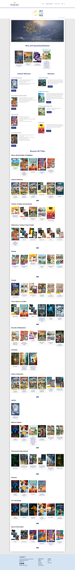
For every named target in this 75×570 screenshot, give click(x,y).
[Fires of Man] (51, 509)
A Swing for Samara (15, 168)
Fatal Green (15, 468)
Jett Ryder (33, 541)
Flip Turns (24, 318)
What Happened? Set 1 (51, 296)
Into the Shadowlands (59, 518)
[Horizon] (24, 211)
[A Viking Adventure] (33, 188)
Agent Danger (42, 194)
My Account (49, 560)
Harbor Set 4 (41, 239)
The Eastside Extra (42, 219)
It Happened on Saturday (43, 91)
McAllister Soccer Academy (37, 65)
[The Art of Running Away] (15, 409)
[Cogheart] (60, 188)
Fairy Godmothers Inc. (24, 440)
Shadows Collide (50, 318)
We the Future (41, 122)
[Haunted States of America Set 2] (33, 459)
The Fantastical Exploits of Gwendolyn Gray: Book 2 (24, 368)
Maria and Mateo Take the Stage (51, 171)
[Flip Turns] (33, 164)
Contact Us (40, 562)
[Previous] (36, 200)
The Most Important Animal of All (45, 106)
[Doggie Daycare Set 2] (24, 259)
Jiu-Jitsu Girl (42, 543)
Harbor (24, 239)
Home (59, 17)
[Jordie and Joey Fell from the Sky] (51, 460)
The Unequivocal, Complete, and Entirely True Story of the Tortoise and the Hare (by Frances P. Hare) (46, 64)
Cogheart (60, 196)
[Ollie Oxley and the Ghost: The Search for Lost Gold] (42, 310)
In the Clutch (24, 541)
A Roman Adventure (24, 197)
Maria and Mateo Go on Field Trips (15, 343)
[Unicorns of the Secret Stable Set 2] (60, 430)
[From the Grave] (15, 289)
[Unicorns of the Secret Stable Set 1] (51, 430)
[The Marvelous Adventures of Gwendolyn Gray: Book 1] (33, 358)
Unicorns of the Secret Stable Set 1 (51, 438)
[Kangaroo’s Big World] (51, 259)
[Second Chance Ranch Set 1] (60, 259)
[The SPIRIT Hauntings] (42, 288)
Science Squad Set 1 (24, 295)
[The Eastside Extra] (42, 211)
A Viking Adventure (33, 197)
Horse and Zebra (42, 267)
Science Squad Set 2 (33, 295)
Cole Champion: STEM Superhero (51, 389)
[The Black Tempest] (60, 310)
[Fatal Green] (15, 460)
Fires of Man (51, 517)
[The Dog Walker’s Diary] (42, 486)
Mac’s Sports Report (59, 542)
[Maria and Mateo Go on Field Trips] (15, 335)
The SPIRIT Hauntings (42, 295)
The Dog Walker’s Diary (42, 494)
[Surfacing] (15, 358)
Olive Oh (33, 340)
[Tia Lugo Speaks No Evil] (60, 336)
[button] (65, 4)
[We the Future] (51, 212)
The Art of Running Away (16, 77)
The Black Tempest (60, 319)
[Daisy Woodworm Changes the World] (24, 164)
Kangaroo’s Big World (51, 267)
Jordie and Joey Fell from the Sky (51, 468)
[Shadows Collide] (51, 310)
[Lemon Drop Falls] (42, 164)
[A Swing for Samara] (15, 162)
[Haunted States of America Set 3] (42, 459)
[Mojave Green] (60, 460)
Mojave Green (59, 468)
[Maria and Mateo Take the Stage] (51, 163)
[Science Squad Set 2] (33, 288)
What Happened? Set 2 (60, 296)
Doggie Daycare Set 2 (24, 267)
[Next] (38, 200)
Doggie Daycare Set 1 (15, 267)
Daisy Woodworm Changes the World (19, 95)
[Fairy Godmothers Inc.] (24, 431)
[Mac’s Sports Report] (60, 534)
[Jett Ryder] (33, 534)
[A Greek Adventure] (15, 188)
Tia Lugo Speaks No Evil (16, 132)
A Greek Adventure (15, 197)
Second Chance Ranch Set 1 (60, 267)
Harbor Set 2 (33, 239)
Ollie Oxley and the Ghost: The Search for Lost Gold (42, 320)
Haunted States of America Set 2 (33, 467)
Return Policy (50, 562)
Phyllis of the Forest (28, 64)
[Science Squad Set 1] (24, 288)
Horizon (24, 218)
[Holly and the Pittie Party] (15, 210)
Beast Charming (15, 439)
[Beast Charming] (15, 431)
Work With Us (40, 563)
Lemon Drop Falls (14, 114)
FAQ (48, 561)
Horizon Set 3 (59, 239)
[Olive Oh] (33, 334)
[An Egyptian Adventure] (51, 188)
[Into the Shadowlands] (60, 509)
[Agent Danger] (42, 187)
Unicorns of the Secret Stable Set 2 (60, 438)
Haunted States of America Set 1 (60, 389)
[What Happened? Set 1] (51, 288)
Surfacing (15, 366)
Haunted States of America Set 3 (42, 467)
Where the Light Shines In (19, 65)
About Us (39, 561)
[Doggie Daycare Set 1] (15, 259)
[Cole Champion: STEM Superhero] (51, 382)
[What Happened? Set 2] (60, 288)
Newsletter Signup (41, 565)
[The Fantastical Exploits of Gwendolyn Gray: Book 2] (24, 358)
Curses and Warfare (33, 518)
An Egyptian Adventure (51, 197)
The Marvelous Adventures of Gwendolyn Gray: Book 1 (33, 368)
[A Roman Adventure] (24, 188)
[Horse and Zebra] (42, 259)
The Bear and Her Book (43, 77)
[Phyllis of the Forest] (33, 211)
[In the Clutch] (24, 534)
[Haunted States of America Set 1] (60, 382)
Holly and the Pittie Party (15, 216)
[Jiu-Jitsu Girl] (42, 535)
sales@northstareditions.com (23, 560)
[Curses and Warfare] (33, 509)
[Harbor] (33, 309)
